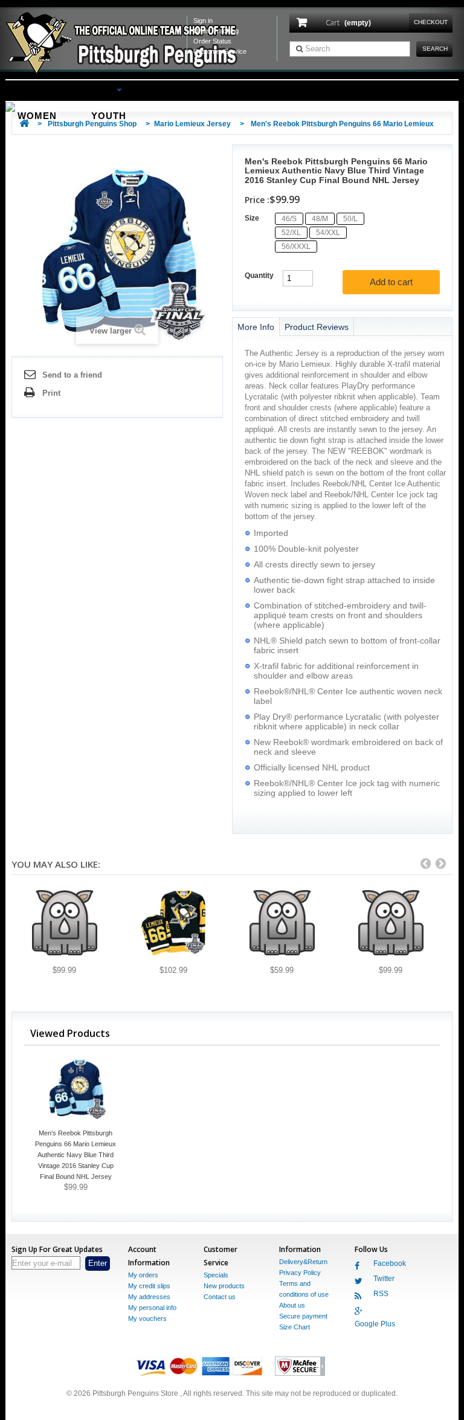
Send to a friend (72, 374)
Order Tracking (216, 30)
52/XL (291, 232)
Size (253, 218)
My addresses (149, 1296)
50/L (350, 219)
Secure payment (303, 1316)
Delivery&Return (303, 1261)
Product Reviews (317, 327)
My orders (143, 1275)
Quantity (259, 275)
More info (255, 327)
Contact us (220, 1296)
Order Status (212, 41)
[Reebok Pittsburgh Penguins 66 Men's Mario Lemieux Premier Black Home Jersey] (282, 922)
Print (51, 393)
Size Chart (294, 1327)
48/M (320, 219)
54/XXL (328, 232)
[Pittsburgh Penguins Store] (126, 43)
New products (224, 1285)
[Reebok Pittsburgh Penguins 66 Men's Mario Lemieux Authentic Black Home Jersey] (64, 922)
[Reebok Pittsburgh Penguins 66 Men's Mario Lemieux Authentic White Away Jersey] (390, 922)
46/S (289, 219)
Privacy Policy (300, 1272)
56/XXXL (296, 246)
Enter (97, 1263)
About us (292, 1305)
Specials (216, 1275)
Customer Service (219, 51)
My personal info (152, 1307)
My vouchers (147, 1318)
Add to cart (391, 282)
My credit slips (149, 1285)
